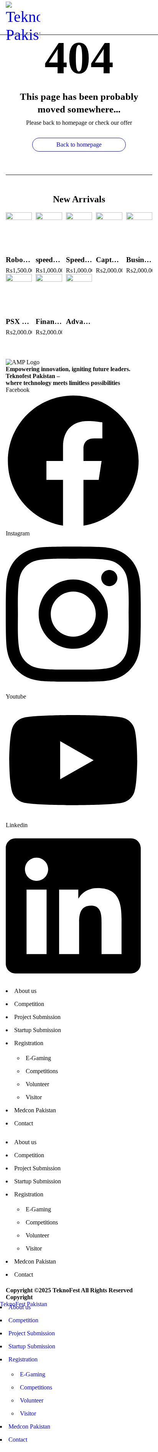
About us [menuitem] (19, 1307)
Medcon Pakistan (35, 1110)
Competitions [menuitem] (36, 1387)
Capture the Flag (109, 260)
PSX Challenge (19, 321)
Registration (28, 1043)
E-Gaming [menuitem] (32, 1374)
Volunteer (37, 1084)
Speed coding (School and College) (79, 260)
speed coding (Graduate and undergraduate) (49, 260)
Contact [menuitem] (17, 1439)
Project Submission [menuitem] (31, 1333)
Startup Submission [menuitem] (31, 1346)
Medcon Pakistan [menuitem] (29, 1426)
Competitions (42, 1071)
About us (25, 991)
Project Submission (37, 1017)
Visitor (34, 1097)
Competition (29, 1004)
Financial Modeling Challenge (49, 321)
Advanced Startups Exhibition (79, 321)
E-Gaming (38, 1058)
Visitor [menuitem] (28, 1413)
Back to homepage (79, 144)
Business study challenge (139, 260)
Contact (23, 1123)
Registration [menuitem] (23, 1359)
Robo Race (19, 260)
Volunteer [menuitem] (31, 1400)
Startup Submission (37, 1030)
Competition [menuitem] (23, 1320)
